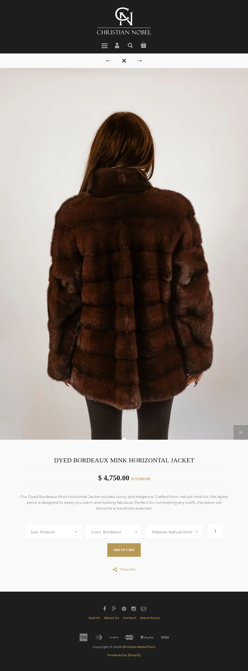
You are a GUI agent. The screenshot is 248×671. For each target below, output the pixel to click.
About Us (111, 618)
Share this (127, 569)
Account (117, 45)
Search (130, 45)
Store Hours (150, 618)
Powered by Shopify (124, 655)
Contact (129, 618)
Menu (104, 45)
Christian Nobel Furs (138, 647)
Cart (143, 45)
